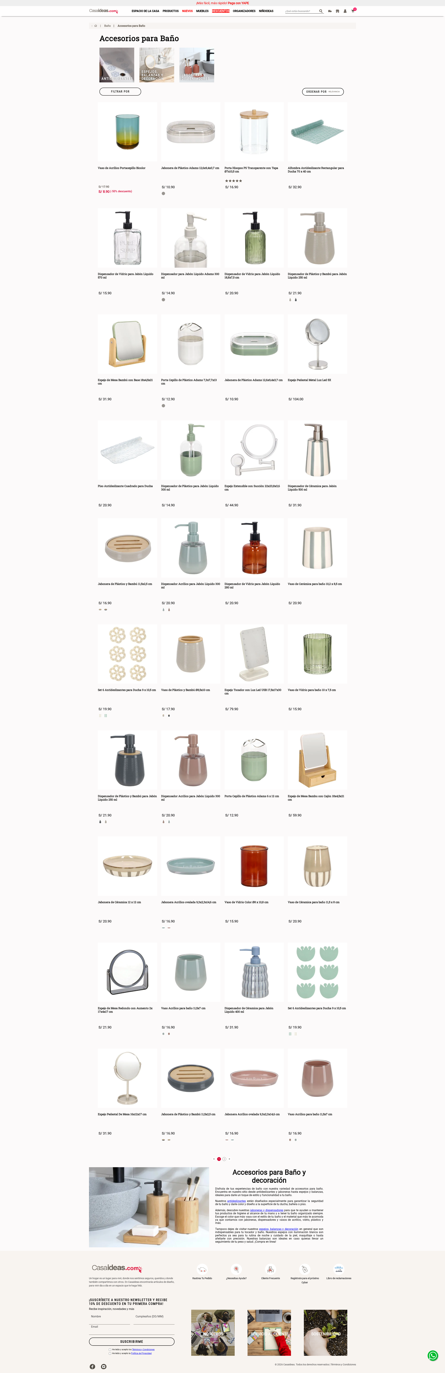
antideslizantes (236, 1201)
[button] (120, 92)
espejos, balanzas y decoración (278, 1229)
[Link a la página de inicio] (94, 25)
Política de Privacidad (141, 1353)
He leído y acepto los (133, 1349)
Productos (171, 11)
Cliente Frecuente (270, 1278)
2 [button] (224, 1159)
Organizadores (244, 11)
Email (94, 1326)
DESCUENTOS (220, 11)
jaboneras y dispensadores (266, 1210)
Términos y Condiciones (143, 1349)
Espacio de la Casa (145, 11)
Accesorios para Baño (131, 25)
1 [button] (219, 1159)
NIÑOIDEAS (266, 11)
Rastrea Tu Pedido (202, 1278)
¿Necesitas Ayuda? (236, 1278)
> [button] (229, 1158)
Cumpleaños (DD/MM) (150, 1316)
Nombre (96, 1316)
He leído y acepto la (132, 1353)
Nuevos (187, 11)
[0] (353, 11)
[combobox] (304, 11)
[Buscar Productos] (321, 11)
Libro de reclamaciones (338, 1278)
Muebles (202, 11)
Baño (107, 25)
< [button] (214, 1158)
